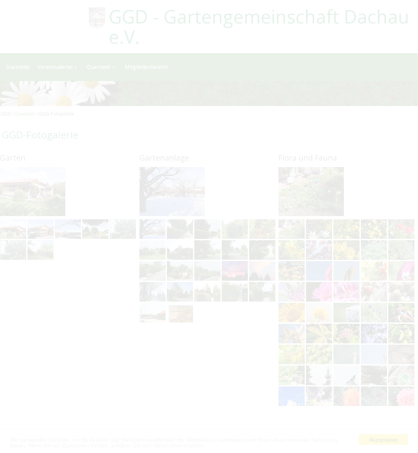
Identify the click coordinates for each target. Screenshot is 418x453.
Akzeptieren (383, 439)
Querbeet (25, 113)
